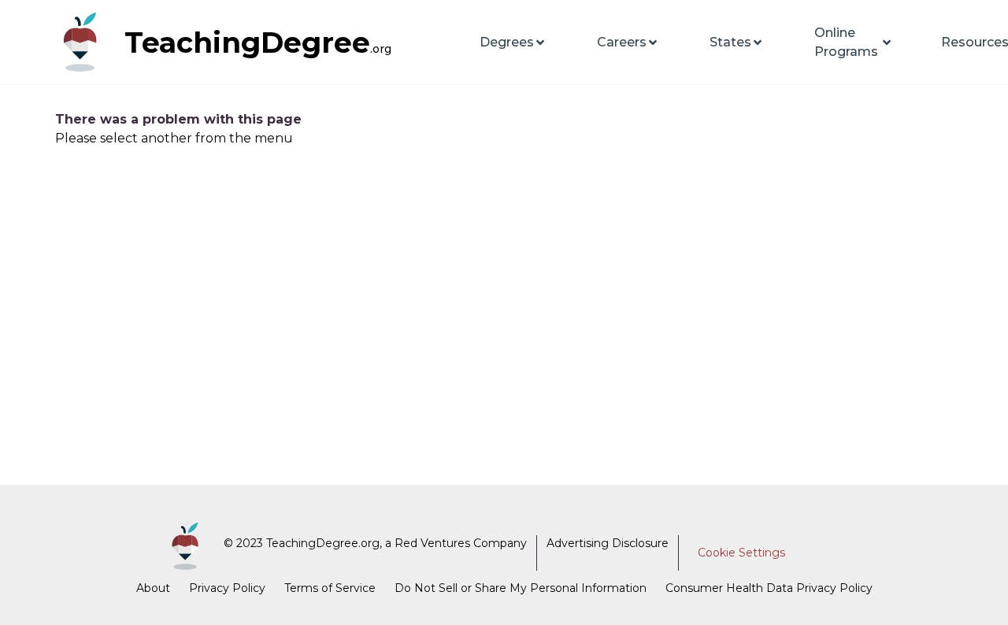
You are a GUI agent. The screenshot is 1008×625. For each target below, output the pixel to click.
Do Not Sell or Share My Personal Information (521, 588)
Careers (622, 42)
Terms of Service (330, 588)
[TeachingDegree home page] (86, 42)
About (153, 588)
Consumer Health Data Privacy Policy (769, 588)
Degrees (507, 42)
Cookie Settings (741, 552)
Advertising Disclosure (608, 543)
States (730, 42)
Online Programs (846, 42)
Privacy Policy (227, 588)
